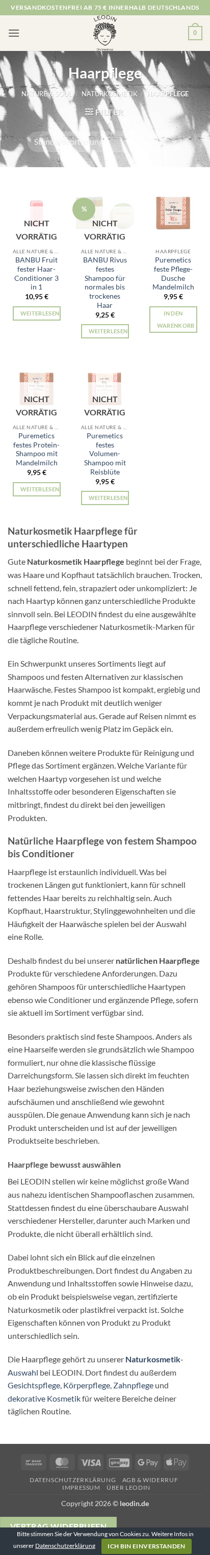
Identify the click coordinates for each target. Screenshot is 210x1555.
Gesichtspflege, (35, 1385)
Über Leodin (128, 1487)
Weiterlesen (40, 313)
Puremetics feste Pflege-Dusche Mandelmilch (173, 273)
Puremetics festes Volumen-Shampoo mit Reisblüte (105, 454)
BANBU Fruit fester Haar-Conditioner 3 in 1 (36, 273)
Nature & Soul (46, 94)
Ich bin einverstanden (147, 1546)
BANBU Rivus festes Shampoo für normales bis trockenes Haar (105, 282)
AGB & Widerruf (150, 1480)
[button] (14, 32)
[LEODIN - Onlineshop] (105, 33)
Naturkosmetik (110, 94)
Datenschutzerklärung (73, 1480)
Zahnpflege (133, 1385)
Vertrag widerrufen (58, 1526)
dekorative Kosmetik (44, 1398)
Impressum (81, 1487)
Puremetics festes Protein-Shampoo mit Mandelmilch (36, 449)
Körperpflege (86, 1385)
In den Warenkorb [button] (176, 319)
